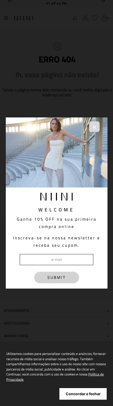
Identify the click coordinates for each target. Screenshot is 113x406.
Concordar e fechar (83, 394)
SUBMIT (56, 277)
